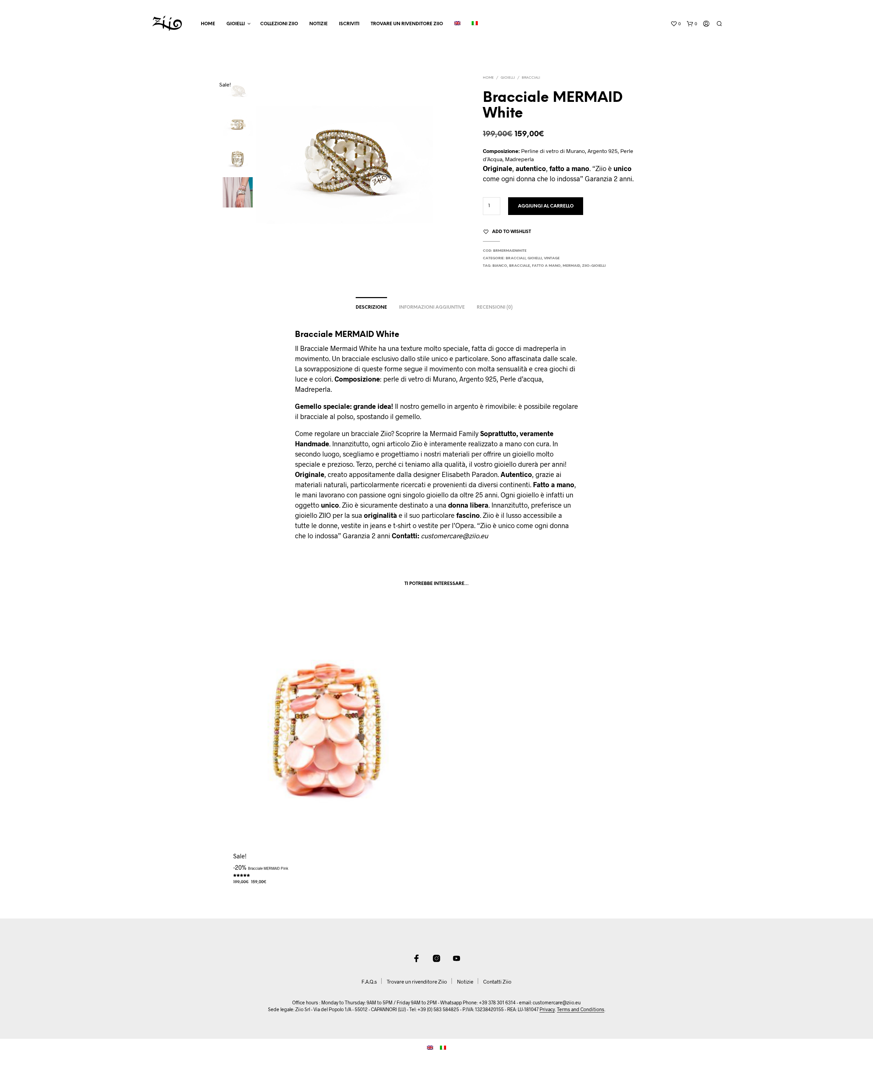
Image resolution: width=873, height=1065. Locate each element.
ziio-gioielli (594, 266)
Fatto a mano (546, 266)
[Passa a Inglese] (457, 24)
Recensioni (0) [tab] (495, 307)
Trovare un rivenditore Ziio (407, 24)
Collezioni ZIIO (279, 24)
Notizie (318, 24)
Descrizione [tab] (371, 307)
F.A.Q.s (369, 981)
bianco (499, 266)
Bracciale (519, 266)
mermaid (571, 266)
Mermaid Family (454, 433)
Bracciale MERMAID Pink (268, 868)
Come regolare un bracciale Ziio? (344, 433)
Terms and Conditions (580, 1009)
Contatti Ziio (497, 981)
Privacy (547, 1009)
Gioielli (235, 24)
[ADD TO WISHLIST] (327, 849)
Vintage (552, 258)
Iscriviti (349, 24)
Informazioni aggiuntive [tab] (432, 307)
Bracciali (531, 78)
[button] (675, 23)
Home (208, 24)
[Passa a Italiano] (442, 1046)
